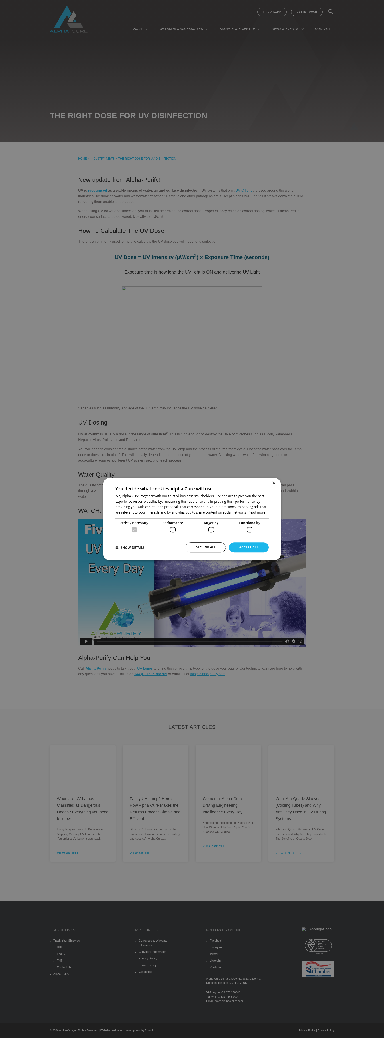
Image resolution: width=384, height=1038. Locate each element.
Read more (256, 512)
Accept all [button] (248, 547)
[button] (129, 548)
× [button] (273, 483)
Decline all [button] (205, 547)
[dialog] (192, 519)
